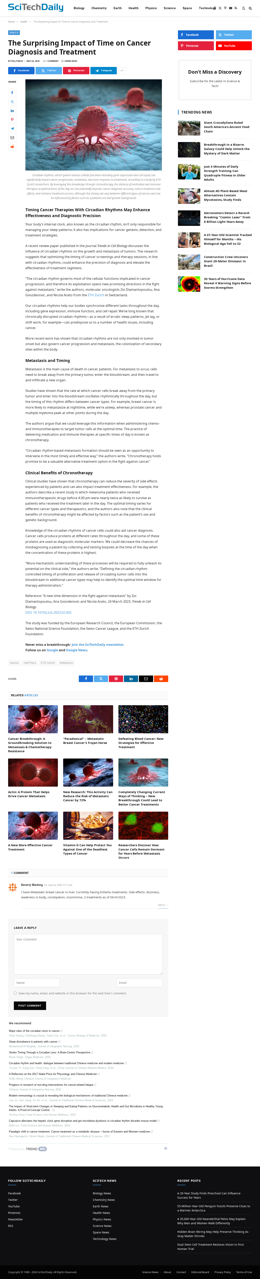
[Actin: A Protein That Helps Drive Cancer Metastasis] (33, 773)
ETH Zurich (96, 295)
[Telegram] (12, 128)
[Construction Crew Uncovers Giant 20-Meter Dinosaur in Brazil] (189, 262)
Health (134, 8)
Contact (181, 1272)
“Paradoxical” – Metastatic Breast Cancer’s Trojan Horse (85, 741)
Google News (76, 650)
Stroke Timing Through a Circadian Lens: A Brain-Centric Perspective (49, 1052)
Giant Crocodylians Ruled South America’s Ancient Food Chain (226, 126)
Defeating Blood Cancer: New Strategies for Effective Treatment (141, 743)
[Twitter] (12, 102)
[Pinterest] (12, 120)
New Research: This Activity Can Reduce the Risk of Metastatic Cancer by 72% (88, 796)
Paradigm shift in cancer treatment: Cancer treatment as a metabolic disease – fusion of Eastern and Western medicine (79, 1131)
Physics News (102, 1219)
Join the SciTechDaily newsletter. (98, 644)
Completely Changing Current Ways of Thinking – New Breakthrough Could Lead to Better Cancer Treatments (141, 798)
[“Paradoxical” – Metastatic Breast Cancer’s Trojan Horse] (88, 719)
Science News (102, 1226)
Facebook (14, 1193)
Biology (79, 8)
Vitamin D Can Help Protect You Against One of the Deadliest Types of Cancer (87, 849)
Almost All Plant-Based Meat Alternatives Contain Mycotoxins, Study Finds (225, 195)
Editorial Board (200, 1272)
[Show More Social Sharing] (122, 70)
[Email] (12, 137)
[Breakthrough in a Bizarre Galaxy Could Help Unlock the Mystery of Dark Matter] (189, 149)
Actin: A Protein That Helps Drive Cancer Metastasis (28, 794)
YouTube (14, 1206)
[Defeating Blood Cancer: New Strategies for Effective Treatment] (143, 719)
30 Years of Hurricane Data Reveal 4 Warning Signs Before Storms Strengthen (227, 283)
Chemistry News (104, 1200)
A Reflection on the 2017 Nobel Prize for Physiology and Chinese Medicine (53, 1074)
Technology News (105, 1239)
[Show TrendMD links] (165, 1148)
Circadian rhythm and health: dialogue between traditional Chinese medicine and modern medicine (66, 1063)
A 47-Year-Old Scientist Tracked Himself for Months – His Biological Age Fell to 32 (228, 239)
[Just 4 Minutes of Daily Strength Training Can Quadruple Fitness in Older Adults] (189, 171)
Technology (207, 8)
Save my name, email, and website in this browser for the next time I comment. (72, 993)
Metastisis (66, 662)
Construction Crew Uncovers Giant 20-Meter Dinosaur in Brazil (226, 261)
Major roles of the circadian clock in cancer (34, 1030)
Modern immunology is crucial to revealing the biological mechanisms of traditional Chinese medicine (68, 1095)
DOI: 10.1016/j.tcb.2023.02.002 (48, 612)
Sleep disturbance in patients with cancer (33, 1041)
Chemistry (99, 8)
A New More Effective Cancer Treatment (30, 847)
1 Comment (52, 61)
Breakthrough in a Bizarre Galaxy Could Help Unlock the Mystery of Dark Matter (227, 148)
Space (187, 8)
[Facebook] (12, 93)
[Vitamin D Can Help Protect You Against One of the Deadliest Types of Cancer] (88, 826)
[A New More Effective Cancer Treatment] (33, 826)
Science (170, 8)
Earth (118, 8)
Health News (101, 1213)
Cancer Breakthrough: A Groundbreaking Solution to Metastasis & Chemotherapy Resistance (30, 745)
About (167, 1272)
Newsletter (15, 1219)
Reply (162, 905)
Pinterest (14, 1213)
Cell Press (30, 662)
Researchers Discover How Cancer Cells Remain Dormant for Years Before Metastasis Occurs (141, 851)
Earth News (100, 1206)
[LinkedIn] (12, 111)
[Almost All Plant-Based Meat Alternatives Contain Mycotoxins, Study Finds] (189, 196)
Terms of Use (244, 1272)
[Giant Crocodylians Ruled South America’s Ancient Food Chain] (189, 128)
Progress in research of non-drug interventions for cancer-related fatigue (51, 1084)
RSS (10, 1226)
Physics (151, 8)
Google (52, 650)
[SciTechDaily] (35, 8)
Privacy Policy (222, 1272)
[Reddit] (12, 146)
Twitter (13, 1200)
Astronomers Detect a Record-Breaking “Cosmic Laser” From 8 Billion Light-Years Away (227, 217)
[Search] (250, 8)
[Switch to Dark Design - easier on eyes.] (243, 8)
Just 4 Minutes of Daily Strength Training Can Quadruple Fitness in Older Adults (225, 172)
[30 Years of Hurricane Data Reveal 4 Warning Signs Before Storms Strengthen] (189, 284)
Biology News (102, 1193)
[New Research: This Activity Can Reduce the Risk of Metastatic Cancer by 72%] (88, 773)
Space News (101, 1232)
